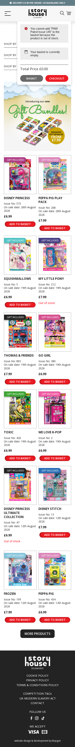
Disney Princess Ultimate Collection (17, 513)
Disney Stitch (49, 509)
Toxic (9, 432)
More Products (37, 634)
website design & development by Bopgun (37, 740)
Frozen (10, 594)
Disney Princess (17, 198)
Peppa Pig (46, 594)
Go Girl (44, 355)
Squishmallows (17, 279)
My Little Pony (51, 279)
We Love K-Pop (50, 432)
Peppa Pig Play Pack (50, 200)
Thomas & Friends (19, 355)
